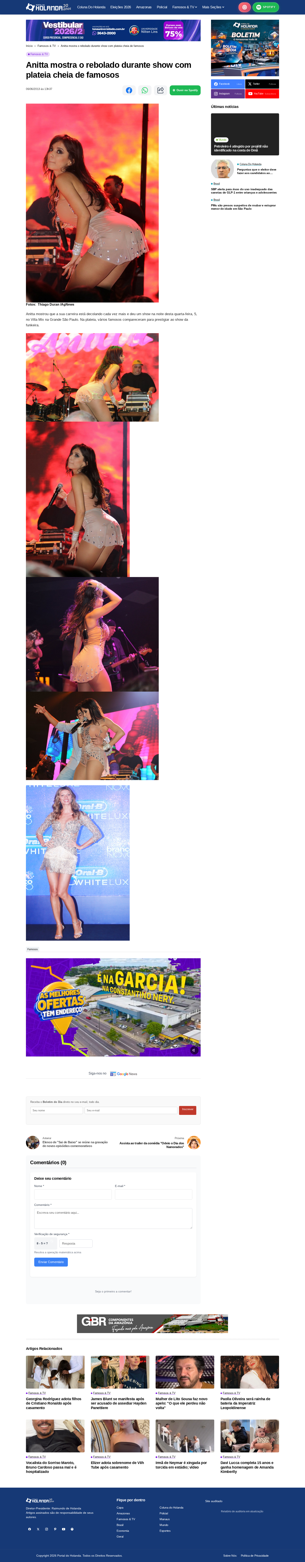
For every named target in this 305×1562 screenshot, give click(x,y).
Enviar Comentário (51, 1262)
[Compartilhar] (160, 90)
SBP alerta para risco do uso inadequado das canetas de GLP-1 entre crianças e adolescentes (244, 191)
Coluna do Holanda (171, 1507)
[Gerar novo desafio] (52, 1243)
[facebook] (29, 1529)
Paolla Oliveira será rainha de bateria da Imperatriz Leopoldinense (245, 1403)
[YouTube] (63, 1529)
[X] (38, 1529)
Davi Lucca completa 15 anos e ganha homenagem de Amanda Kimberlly (247, 1467)
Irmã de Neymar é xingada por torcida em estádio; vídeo (181, 1465)
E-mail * (120, 1186)
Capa (120, 1507)
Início (29, 45)
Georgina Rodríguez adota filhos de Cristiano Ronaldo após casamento (53, 1403)
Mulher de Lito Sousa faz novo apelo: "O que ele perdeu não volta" (181, 1403)
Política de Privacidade (255, 1555)
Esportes (165, 1530)
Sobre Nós (229, 1555)
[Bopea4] (48, 7)
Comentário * (42, 1204)
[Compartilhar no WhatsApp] (144, 90)
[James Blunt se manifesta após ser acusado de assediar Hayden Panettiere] (120, 1372)
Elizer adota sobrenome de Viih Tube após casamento (117, 1465)
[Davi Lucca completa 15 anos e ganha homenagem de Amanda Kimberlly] (250, 1435)
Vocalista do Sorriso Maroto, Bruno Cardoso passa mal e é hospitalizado (51, 1467)
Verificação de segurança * (51, 1234)
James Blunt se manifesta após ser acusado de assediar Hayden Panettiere (118, 1403)
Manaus (165, 1519)
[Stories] (244, 7)
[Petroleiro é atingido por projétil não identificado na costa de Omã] (245, 134)
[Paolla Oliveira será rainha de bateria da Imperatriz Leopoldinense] (250, 1372)
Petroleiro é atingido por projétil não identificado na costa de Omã (241, 148)
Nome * (39, 1186)
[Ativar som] (194, 1050)
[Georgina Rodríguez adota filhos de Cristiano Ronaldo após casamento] (55, 1372)
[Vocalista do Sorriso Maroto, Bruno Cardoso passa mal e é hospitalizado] (55, 1435)
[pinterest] (55, 1529)
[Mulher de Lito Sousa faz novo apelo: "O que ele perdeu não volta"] (185, 1372)
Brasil (120, 1525)
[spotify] (72, 1529)
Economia (123, 1530)
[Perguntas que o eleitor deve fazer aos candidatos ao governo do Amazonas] (222, 169)
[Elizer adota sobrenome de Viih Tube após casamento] (120, 1435)
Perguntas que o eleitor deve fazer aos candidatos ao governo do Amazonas (256, 171)
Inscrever (187, 1109)
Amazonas (123, 1513)
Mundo (164, 1525)
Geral (120, 1536)
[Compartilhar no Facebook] (129, 90)
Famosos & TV (47, 45)
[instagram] (46, 1529)
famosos (32, 949)
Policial (164, 1513)
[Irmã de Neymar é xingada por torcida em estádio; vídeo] (185, 1435)
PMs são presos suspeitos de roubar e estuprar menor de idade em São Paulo (243, 207)
